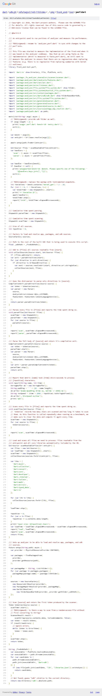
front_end (62, 12)
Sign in (97, 4)
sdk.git (12, 12)
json (98, 692)
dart (4, 12)
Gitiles (15, 692)
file (53, 18)
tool (71, 12)
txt (91, 692)
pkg (52, 12)
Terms (28, 692)
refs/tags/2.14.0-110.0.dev (32, 12)
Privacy (22, 692)
